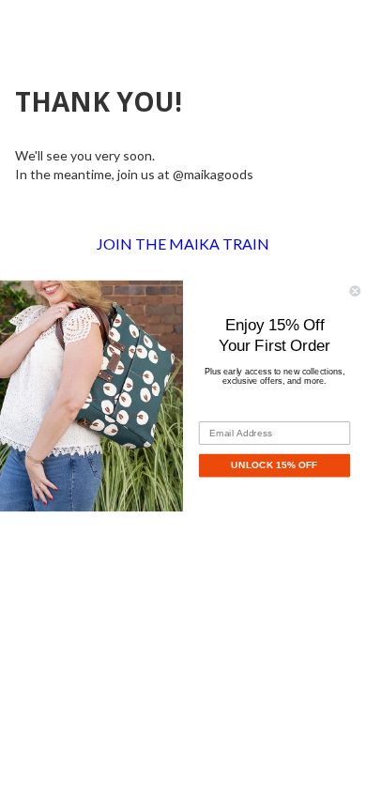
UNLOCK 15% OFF (274, 465)
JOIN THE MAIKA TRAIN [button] (183, 243)
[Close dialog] (355, 291)
